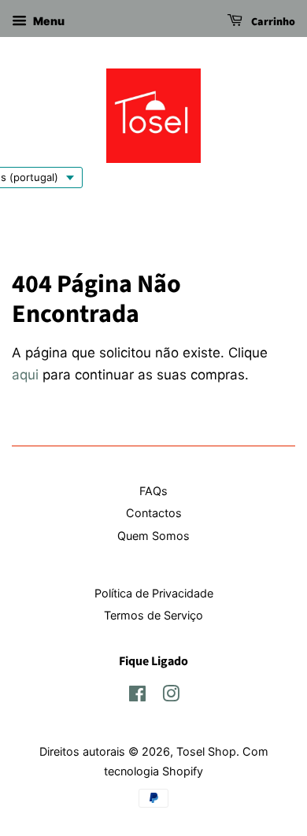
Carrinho (272, 22)
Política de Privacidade (153, 593)
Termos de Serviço (153, 615)
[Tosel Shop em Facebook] (137, 696)
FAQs (153, 491)
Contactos (154, 513)
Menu (48, 21)
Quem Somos (153, 535)
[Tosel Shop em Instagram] (170, 696)
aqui (25, 375)
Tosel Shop (206, 751)
